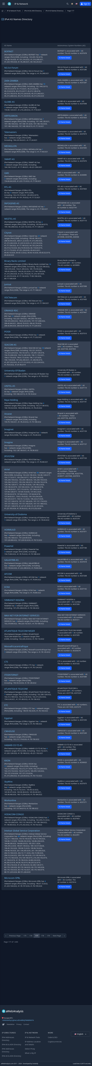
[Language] (77, 3)
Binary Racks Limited (15, 260)
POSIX (7, 331)
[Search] (67, 4)
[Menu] (3, 3)
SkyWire (8, 781)
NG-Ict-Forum (11, 67)
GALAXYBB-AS (11, 560)
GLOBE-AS (9, 101)
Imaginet (9, 429)
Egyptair (8, 718)
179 (48, 936)
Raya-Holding (11, 399)
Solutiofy (35, 1064)
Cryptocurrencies (55, 1041)
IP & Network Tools (14, 11)
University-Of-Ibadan (14, 370)
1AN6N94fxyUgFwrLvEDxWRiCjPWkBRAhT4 (18, 1020)
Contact (26, 1024)
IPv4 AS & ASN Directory (33, 11)
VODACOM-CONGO (14, 814)
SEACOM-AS (10, 344)
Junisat (7, 284)
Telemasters (10, 132)
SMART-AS (9, 159)
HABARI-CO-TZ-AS (13, 745)
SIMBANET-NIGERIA (14, 600)
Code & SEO (52, 1037)
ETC (6, 705)
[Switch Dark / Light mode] (72, 3)
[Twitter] (3, 1024)
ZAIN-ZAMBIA (11, 80)
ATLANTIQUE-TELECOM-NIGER (19, 630)
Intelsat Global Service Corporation (22, 830)
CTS (6, 661)
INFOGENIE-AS (11, 203)
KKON (7, 760)
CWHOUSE (9, 731)
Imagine (8, 442)
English (80, 1034)
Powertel (8, 546)
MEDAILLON (10, 146)
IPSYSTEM (9, 456)
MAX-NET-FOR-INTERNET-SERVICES (21, 615)
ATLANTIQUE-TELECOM (16, 688)
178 (42, 936)
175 (24, 936)
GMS (6, 173)
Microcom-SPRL (12, 877)
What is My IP (30, 1053)
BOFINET (8, 51)
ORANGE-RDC (11, 310)
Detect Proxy (30, 1049)
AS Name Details (64, 58)
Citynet (8, 232)
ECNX (7, 587)
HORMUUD (9, 529)
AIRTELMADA (11, 115)
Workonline (10, 800)
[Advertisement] (46, 32)
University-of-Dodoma (15, 514)
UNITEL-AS (9, 385)
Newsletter (10, 1024)
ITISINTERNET (11, 674)
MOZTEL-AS (10, 218)
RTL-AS (7, 187)
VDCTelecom (10, 297)
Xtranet (8, 413)
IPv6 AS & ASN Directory (11, 1056)
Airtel (7, 469)
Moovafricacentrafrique (16, 646)
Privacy (19, 1024)
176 (30, 936)
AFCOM (8, 573)
